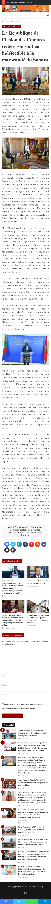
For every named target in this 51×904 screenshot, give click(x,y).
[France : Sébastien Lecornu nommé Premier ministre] (38, 572)
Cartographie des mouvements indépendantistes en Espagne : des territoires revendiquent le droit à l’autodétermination (31, 870)
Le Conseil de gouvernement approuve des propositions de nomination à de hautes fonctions (38, 619)
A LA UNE (14, 21)
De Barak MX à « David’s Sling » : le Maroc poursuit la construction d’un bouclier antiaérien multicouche (33, 842)
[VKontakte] (43, 544)
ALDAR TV (16, 27)
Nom (4, 675)
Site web (5, 694)
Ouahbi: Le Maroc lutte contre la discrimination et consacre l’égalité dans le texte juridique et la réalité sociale (12, 620)
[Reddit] (37, 544)
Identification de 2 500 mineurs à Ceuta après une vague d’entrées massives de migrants (31, 829)
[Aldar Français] (25, 8)
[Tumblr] (25, 544)
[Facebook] (7, 544)
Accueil (6, 21)
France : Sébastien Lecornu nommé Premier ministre (37, 582)
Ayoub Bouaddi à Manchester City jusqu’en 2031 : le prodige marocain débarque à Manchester (32, 733)
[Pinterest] (31, 544)
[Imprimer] (13, 550)
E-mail (5, 685)
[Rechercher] (47, 15)
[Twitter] (13, 544)
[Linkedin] (19, 544)
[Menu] (3, 15)
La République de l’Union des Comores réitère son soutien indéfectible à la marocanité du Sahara (25, 531)
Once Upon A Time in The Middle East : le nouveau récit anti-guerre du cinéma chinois (33, 782)
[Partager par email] (7, 550)
